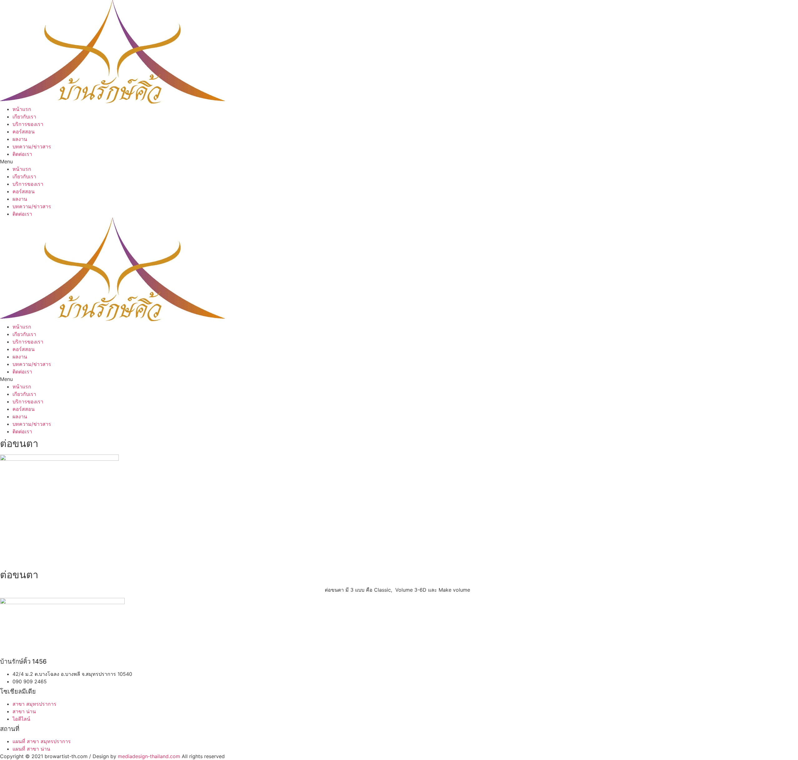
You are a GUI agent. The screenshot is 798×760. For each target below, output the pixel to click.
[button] (399, 161)
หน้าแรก (21, 109)
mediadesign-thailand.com (149, 756)
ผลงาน (19, 139)
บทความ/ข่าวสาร (31, 146)
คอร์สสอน (23, 131)
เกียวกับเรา (24, 116)
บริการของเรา (27, 124)
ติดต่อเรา (22, 154)
